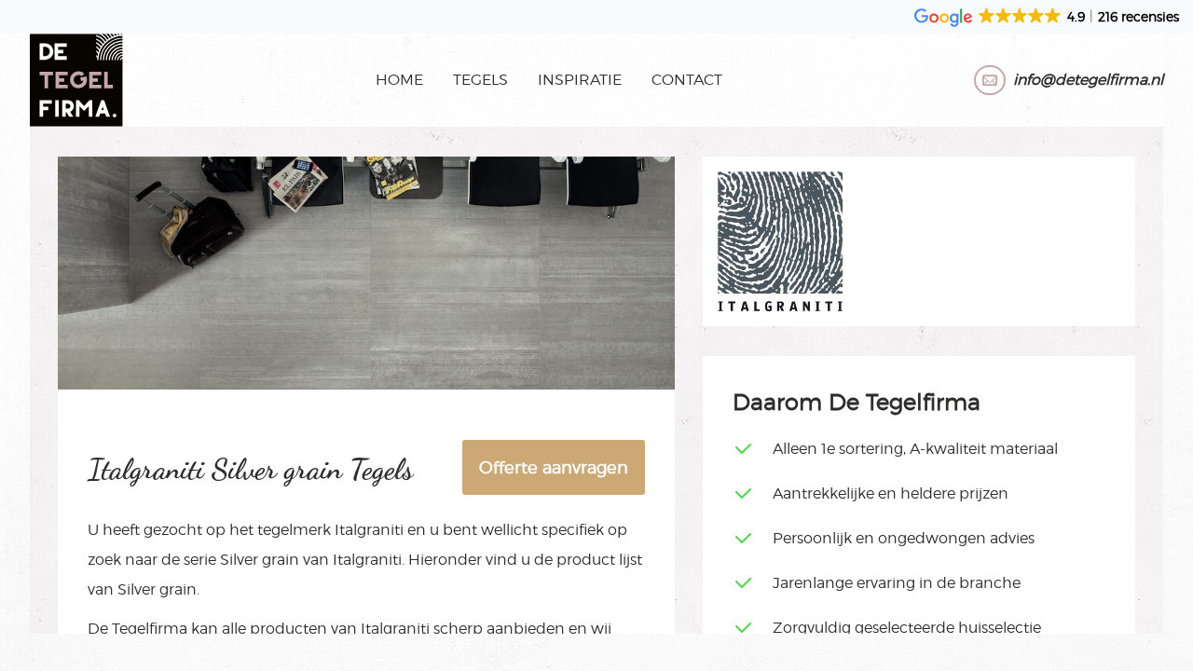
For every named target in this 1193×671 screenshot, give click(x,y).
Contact (686, 80)
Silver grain (259, 559)
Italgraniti (369, 530)
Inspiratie (580, 80)
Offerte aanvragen (553, 467)
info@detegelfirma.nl (1088, 80)
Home (399, 80)
